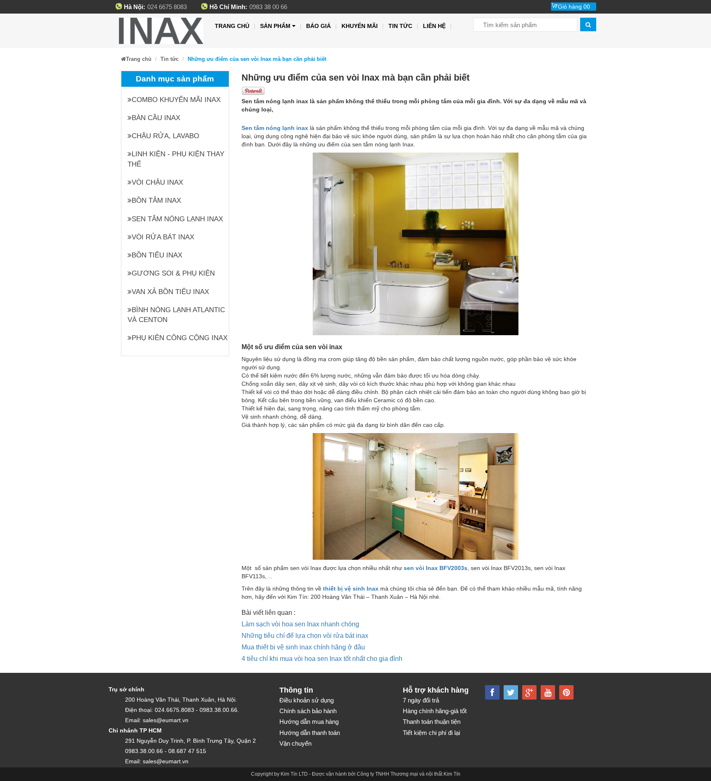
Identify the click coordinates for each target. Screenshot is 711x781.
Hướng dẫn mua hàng (309, 721)
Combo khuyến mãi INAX (176, 100)
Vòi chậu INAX (157, 182)
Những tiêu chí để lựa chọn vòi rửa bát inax (305, 635)
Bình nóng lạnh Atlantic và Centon (176, 315)
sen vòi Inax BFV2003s (435, 568)
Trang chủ (232, 26)
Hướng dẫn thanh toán (309, 732)
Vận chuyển (295, 743)
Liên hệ (434, 26)
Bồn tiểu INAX (157, 255)
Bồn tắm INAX (156, 200)
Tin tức (400, 26)
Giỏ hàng (574, 6)
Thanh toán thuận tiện (431, 721)
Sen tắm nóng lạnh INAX (177, 219)
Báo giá (318, 26)
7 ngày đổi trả (421, 700)
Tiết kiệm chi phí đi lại (431, 732)
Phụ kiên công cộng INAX (180, 338)
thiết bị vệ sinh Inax (351, 588)
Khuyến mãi (360, 26)
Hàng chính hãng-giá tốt (435, 710)
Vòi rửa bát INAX (163, 237)
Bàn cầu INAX (156, 118)
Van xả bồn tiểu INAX (170, 292)
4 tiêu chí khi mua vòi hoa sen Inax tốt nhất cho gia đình (322, 658)
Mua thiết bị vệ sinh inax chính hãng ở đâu (303, 647)
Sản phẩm (275, 26)
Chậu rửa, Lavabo (165, 136)
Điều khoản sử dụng (306, 700)
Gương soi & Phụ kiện (173, 273)
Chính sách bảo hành (308, 710)
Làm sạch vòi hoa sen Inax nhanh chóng (300, 624)
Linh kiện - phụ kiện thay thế (176, 159)
